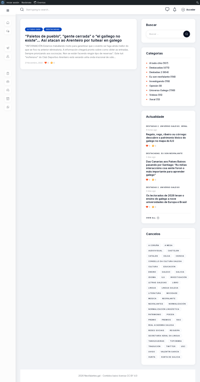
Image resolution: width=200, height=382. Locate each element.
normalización (177, 304)
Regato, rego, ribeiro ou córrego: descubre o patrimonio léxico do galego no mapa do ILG (166, 138)
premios (166, 320)
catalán (153, 256)
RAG (179, 320)
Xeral (152, 99)
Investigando (156, 81)
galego (166, 272)
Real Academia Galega (161, 325)
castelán (173, 251)
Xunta (151, 357)
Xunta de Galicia (170, 357)
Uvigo (151, 352)
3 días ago (151, 191)
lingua (152, 288)
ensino (152, 272)
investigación (178, 277)
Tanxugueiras (156, 341)
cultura (153, 267)
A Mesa (169, 245)
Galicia (180, 272)
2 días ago (151, 157)
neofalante (168, 298)
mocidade (172, 293)
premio (152, 320)
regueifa (175, 330)
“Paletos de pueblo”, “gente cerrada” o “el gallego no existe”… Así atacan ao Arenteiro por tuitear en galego (73, 38)
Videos (153, 94)
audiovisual (155, 251)
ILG (163, 277)
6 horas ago (151, 130)
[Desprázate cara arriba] (195, 373)
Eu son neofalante (159, 76)
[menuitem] (2, 2)
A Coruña (153, 245)
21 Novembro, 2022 (34, 63)
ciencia (180, 256)
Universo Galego (158, 90)
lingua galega (170, 288)
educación (169, 267)
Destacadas (52, 29)
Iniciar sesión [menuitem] (13, 2)
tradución (154, 346)
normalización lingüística (163, 309)
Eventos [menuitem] (41, 2)
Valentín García (170, 352)
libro (175, 282)
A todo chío (33, 29)
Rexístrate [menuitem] (26, 2)
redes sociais (156, 330)
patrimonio (154, 314)
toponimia (176, 341)
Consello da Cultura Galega (165, 261)
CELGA (166, 256)
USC (183, 346)
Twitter (170, 346)
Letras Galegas (157, 282)
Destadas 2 (155, 72)
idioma (152, 277)
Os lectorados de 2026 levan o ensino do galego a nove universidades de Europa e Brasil (166, 199)
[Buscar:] (168, 33)
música (152, 298)
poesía (170, 314)
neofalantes (155, 304)
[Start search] (22, 9)
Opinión (153, 85)
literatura (154, 293)
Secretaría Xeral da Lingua (164, 336)
